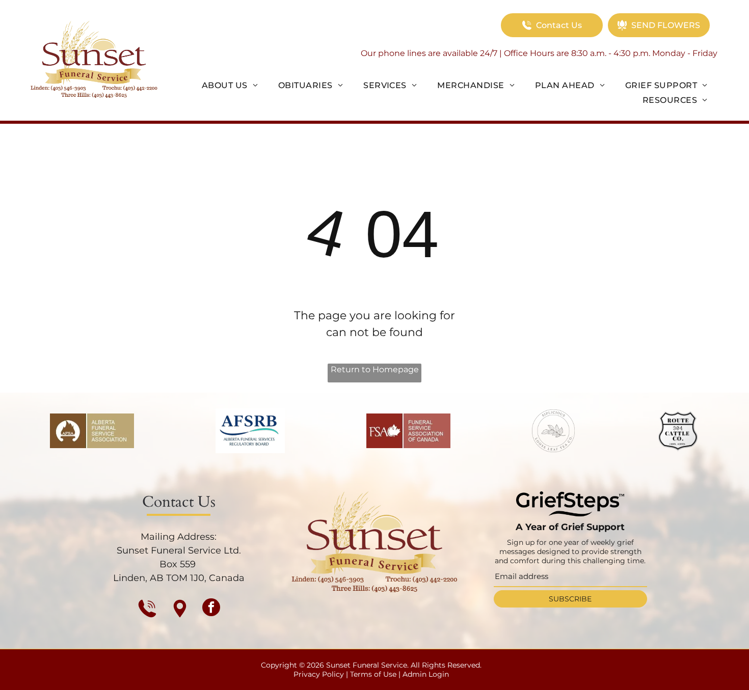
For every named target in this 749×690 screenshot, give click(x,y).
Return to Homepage (375, 369)
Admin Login (426, 674)
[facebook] (211, 608)
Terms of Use (373, 674)
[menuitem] (230, 84)
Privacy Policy (318, 674)
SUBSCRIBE (570, 598)
